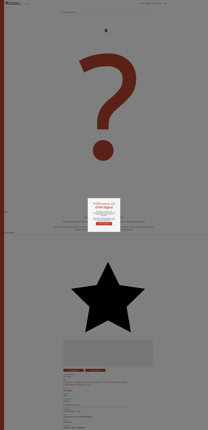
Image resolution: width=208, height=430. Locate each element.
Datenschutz (104, 215)
